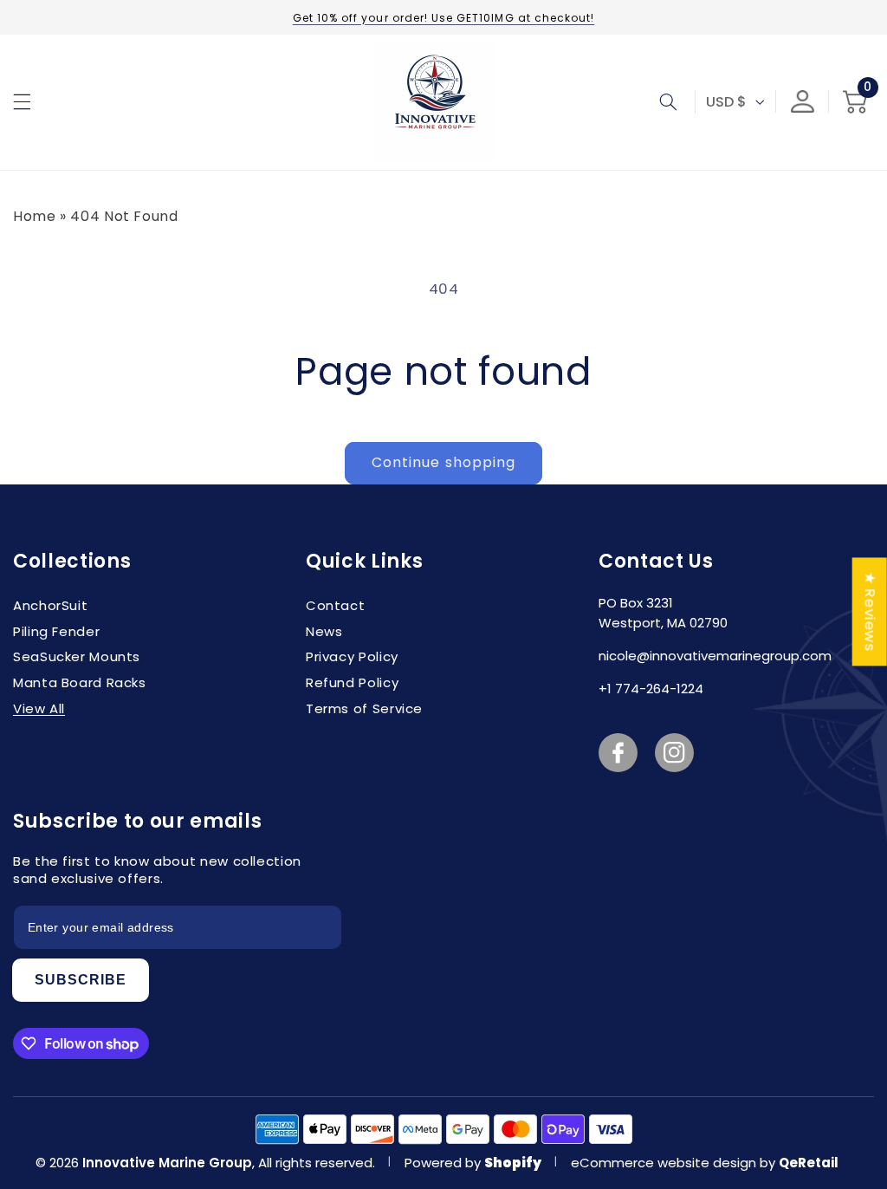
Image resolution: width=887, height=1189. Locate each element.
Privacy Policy (352, 656)
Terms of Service (364, 708)
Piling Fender (56, 631)
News (324, 631)
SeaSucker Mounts (76, 656)
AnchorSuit (50, 605)
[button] (22, 101)
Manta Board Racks (79, 682)
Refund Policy (352, 682)
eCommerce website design (665, 1162)
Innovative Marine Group (167, 1162)
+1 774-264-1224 (651, 688)
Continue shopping (443, 462)
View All (39, 708)
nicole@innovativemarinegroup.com (715, 655)
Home (34, 216)
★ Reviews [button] (870, 611)
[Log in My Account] (802, 102)
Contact (335, 605)
